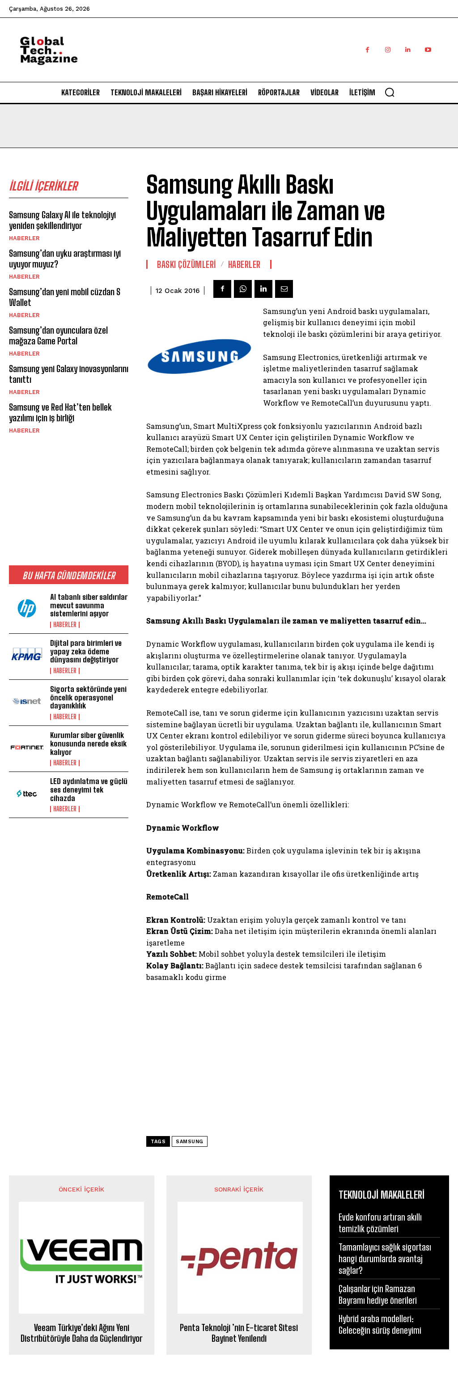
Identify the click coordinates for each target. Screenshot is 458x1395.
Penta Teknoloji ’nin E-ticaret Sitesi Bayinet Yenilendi (239, 1333)
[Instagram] (387, 50)
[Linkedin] (408, 50)
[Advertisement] (286, 59)
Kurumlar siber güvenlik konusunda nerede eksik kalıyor (88, 743)
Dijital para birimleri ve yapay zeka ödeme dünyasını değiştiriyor (86, 651)
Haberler (24, 238)
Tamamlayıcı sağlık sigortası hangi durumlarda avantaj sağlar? (385, 1259)
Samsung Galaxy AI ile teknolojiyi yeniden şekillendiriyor (62, 220)
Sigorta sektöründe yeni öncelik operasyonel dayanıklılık (88, 697)
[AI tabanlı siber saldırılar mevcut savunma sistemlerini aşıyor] (27, 609)
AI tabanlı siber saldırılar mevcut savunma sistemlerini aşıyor (88, 605)
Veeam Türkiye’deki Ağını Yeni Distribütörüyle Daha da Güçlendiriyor (81, 1333)
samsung (190, 1142)
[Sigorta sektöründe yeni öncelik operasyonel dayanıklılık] (27, 701)
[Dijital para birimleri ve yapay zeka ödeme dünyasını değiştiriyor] (27, 655)
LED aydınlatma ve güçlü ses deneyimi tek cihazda (88, 789)
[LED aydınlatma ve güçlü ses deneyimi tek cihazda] (27, 793)
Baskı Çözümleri (186, 264)
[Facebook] (367, 50)
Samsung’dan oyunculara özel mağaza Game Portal (58, 335)
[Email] (284, 289)
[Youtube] (428, 50)
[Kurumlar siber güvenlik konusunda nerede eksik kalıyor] (27, 747)
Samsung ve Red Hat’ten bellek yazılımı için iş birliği (60, 412)
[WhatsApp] (243, 289)
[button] (389, 92)
